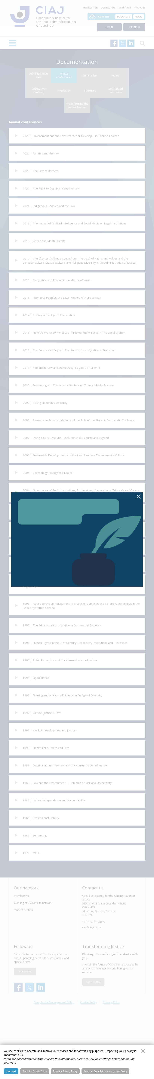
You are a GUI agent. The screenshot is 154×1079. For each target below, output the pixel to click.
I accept (11, 1071)
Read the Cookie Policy (35, 1071)
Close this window (143, 1051)
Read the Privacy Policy (65, 1071)
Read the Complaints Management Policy (105, 1071)
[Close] (138, 496)
